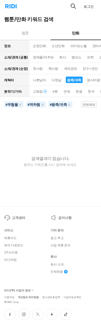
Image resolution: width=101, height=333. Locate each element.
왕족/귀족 (74, 80)
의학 (90, 57)
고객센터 (18, 218)
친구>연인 (90, 68)
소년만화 (58, 46)
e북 (55, 91)
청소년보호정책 (51, 296)
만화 (76, 33)
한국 (91, 91)
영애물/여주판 (43, 57)
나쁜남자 (39, 80)
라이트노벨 (78, 46)
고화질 (38, 91)
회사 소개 (57, 264)
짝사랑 (53, 68)
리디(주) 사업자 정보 (17, 290)
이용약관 (9, 296)
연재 (66, 91)
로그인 (89, 6)
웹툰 (25, 33)
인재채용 (57, 271)
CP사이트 (11, 252)
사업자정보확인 (72, 296)
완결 (79, 91)
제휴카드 (10, 238)
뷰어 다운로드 (13, 245)
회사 (62, 57)
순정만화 (39, 46)
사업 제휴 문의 (60, 245)
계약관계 (70, 68)
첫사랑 (38, 68)
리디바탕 (10, 260)
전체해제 (88, 104)
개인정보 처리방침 (28, 296)
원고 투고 (57, 238)
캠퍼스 (76, 57)
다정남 (56, 80)
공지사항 (64, 218)
